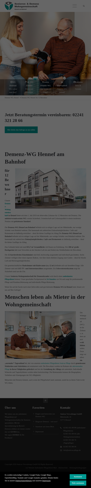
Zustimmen (78, 477)
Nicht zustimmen (78, 483)
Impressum (46, 481)
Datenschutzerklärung (23, 481)
